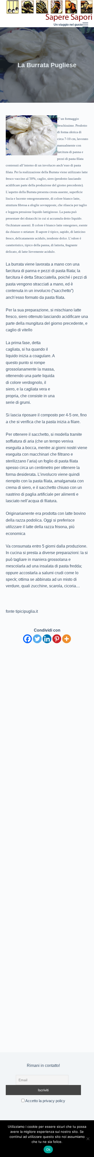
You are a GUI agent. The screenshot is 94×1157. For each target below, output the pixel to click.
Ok (48, 1149)
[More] (66, 638)
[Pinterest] (56, 638)
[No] (87, 1138)
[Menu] (85, 13)
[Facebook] (27, 638)
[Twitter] (37, 638)
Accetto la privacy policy (45, 1101)
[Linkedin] (47, 638)
